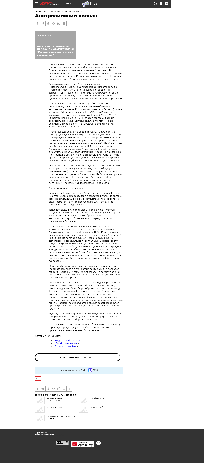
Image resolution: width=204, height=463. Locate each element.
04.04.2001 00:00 (42, 11)
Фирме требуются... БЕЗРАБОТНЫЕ (55, 399)
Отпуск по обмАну (65, 346)
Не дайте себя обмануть (69, 340)
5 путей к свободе (98, 407)
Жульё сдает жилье (66, 343)
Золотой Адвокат (54, 407)
